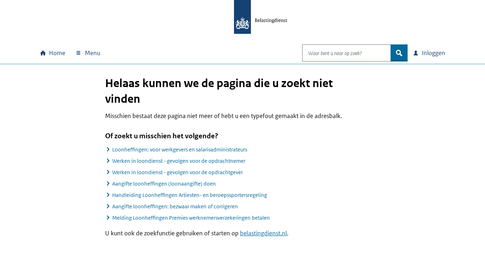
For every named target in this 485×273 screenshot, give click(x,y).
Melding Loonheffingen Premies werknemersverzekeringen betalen (191, 217)
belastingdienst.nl (263, 233)
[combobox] (346, 52)
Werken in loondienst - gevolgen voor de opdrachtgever (177, 172)
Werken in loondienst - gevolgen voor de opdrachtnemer (178, 160)
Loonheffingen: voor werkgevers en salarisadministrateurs (179, 149)
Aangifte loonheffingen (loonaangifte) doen (164, 183)
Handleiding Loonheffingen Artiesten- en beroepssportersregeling (189, 195)
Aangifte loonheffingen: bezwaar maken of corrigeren (175, 206)
